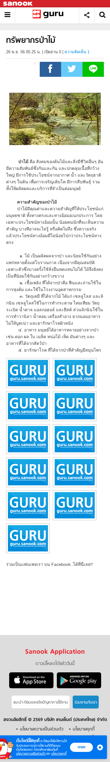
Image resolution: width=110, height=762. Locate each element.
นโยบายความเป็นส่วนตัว (31, 753)
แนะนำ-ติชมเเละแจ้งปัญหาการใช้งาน (40, 702)
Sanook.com (18, 4)
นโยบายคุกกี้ (59, 753)
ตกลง (81, 747)
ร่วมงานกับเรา (86, 702)
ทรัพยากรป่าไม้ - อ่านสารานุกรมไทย (49, 15)
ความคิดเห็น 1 (77, 52)
